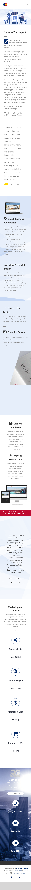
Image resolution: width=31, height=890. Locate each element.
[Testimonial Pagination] (10, 582)
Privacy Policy (18, 870)
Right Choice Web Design (22, 868)
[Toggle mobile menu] (28, 4)
